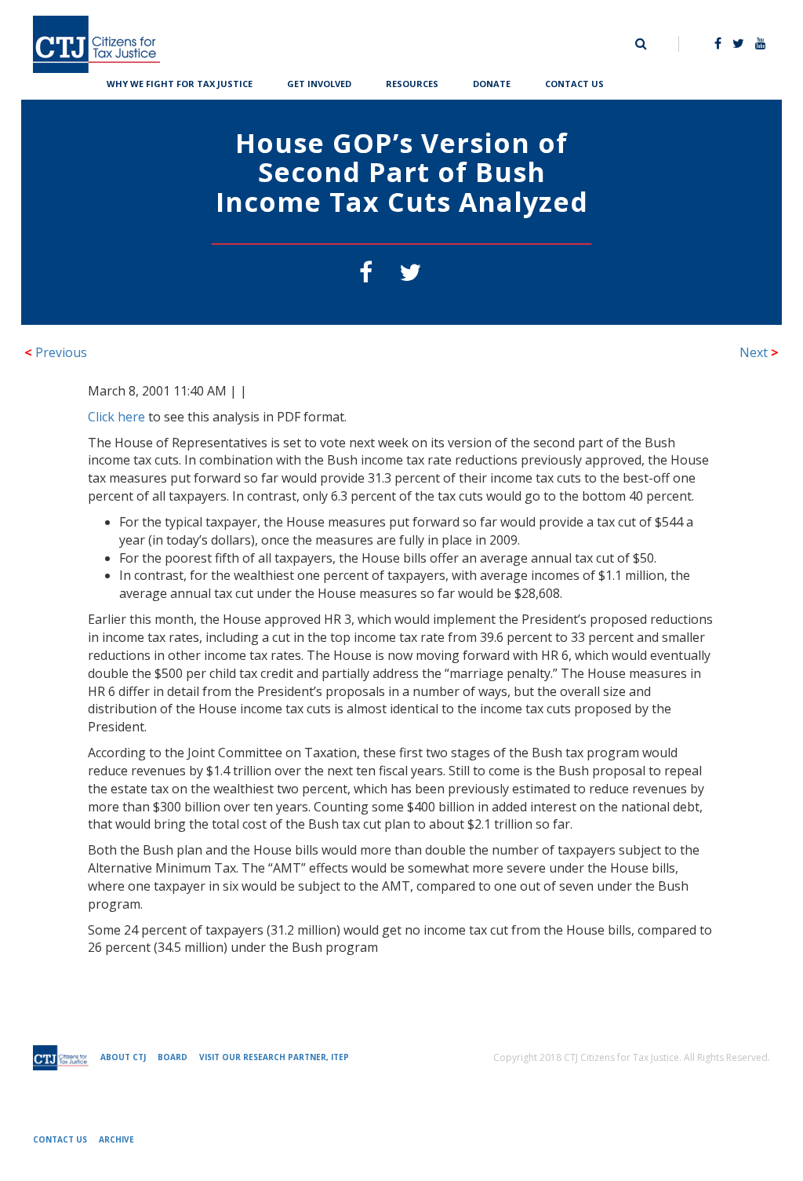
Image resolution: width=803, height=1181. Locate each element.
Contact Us (574, 82)
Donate (492, 82)
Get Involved (319, 82)
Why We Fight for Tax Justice (180, 82)
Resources (412, 82)
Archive (116, 1139)
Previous (55, 352)
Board (172, 1057)
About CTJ (123, 1057)
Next (759, 352)
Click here (116, 416)
